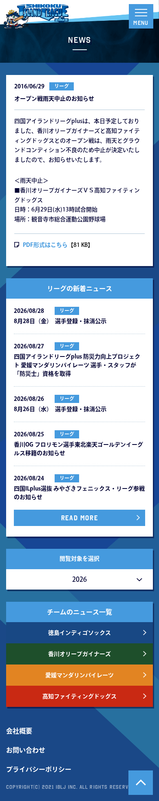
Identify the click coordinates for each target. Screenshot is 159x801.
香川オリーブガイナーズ (79, 654)
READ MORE (79, 518)
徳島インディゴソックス (79, 633)
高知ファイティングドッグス (79, 696)
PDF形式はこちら (45, 245)
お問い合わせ (25, 750)
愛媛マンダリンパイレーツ (79, 675)
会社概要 (19, 731)
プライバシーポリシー (38, 769)
